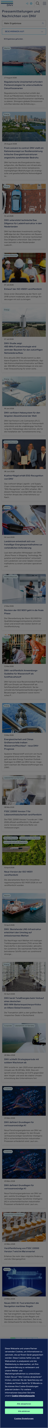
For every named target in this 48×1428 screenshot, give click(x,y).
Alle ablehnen (24, 1411)
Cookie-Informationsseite (23, 1396)
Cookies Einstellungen (24, 1418)
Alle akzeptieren (24, 1404)
